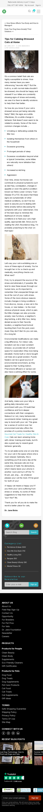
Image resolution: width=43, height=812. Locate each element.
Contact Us (7, 613)
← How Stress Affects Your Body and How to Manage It (21, 24)
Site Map (6, 722)
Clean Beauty (8, 652)
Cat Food (6, 688)
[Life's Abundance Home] (5, 11)
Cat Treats (7, 692)
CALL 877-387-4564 (15, 5)
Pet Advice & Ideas (12, 48)
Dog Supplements (10, 681)
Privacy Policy (8, 715)
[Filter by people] (35, 525)
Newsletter (7, 633)
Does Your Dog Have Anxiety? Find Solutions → (18, 30)
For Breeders (8, 619)
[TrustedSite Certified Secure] (8, 790)
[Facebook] (3, 733)
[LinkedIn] (18, 733)
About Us (6, 606)
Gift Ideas (6, 698)
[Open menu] (39, 11)
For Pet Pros (8, 623)
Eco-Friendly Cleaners (12, 662)
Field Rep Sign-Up (10, 609)
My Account (29, 5)
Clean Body (7, 656)
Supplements (8, 659)
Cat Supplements (10, 695)
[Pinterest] (13, 733)
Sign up (34, 584)
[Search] (29, 11)
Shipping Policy (9, 712)
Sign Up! (35, 798)
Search (34, 532)
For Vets (6, 626)
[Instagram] (8, 733)
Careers (5, 636)
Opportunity (7, 616)
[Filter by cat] (21, 525)
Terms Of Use (8, 719)
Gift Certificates (9, 666)
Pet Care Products (10, 685)
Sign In (38, 5)
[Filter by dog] (7, 525)
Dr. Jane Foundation (11, 630)
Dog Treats (7, 678)
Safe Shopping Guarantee (14, 709)
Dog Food (6, 675)
